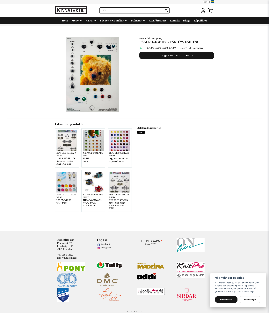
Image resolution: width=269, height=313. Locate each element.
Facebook (105, 244)
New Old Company (150, 38)
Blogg (186, 20)
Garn (89, 20)
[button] (212, 1)
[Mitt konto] (203, 10)
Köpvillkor (200, 20)
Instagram (106, 247)
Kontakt (175, 20)
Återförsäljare (157, 20)
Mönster (136, 20)
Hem (65, 20)
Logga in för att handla (176, 55)
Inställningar (250, 299)
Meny (75, 20)
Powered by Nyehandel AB (134, 311)
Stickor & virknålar (112, 20)
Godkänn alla (226, 299)
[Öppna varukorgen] (210, 10)
